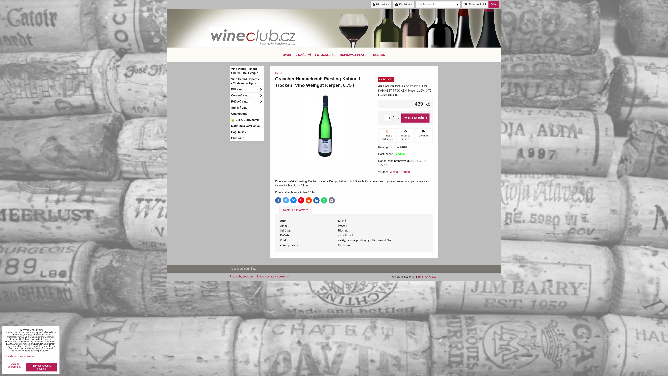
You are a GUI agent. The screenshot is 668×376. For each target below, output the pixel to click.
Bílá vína (236, 89)
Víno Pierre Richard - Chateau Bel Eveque (245, 71)
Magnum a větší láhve (245, 125)
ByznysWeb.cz (427, 276)
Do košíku (417, 118)
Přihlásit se (382, 4)
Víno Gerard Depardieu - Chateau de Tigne (246, 81)
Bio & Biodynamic (247, 119)
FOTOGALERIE (325, 54)
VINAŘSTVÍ (303, 54)
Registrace (405, 4)
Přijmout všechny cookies (41, 367)
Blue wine (237, 138)
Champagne (239, 113)
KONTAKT (380, 54)
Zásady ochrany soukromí (273, 276)
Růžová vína (239, 101)
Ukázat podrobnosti (14, 365)
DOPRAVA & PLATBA (354, 54)
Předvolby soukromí (242, 276)
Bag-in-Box (238, 132)
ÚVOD (287, 54)
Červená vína (240, 95)
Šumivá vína (239, 107)
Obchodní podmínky (243, 268)
